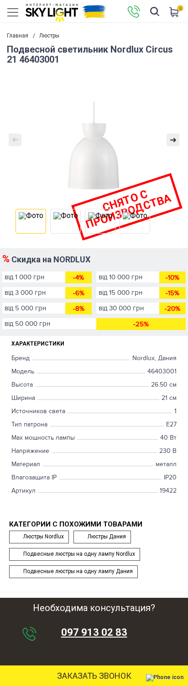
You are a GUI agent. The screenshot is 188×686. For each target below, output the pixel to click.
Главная (17, 35)
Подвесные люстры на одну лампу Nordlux (79, 554)
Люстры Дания (107, 536)
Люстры (49, 35)
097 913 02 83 (94, 633)
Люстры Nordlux (43, 536)
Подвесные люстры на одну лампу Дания (78, 571)
